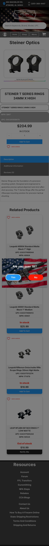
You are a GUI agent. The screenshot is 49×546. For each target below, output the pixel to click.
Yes (13, 277)
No (35, 277)
